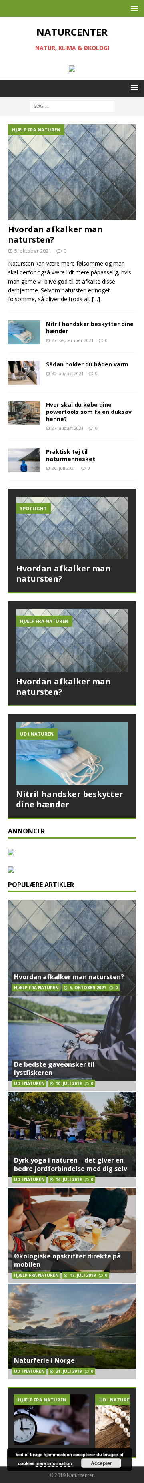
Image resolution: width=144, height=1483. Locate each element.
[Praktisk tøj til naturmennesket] (24, 460)
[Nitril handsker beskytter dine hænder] (24, 332)
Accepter (101, 1463)
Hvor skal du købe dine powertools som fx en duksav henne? (89, 412)
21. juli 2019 (69, 1371)
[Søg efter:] (72, 105)
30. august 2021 (68, 373)
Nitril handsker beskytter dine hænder (90, 327)
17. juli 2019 (83, 1275)
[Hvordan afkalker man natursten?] (72, 172)
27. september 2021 (73, 340)
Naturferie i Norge (44, 1360)
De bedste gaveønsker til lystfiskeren (54, 1068)
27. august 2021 (68, 428)
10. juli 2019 (69, 1083)
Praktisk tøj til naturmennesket (70, 455)
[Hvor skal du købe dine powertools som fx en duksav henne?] (24, 413)
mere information (54, 1463)
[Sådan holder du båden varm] (24, 373)
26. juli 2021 (64, 468)
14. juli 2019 (69, 1179)
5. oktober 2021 (32, 250)
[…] (96, 299)
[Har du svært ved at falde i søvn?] (51, 1419)
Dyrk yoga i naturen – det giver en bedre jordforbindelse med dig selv (70, 1164)
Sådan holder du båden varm (87, 364)
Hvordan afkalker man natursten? (55, 234)
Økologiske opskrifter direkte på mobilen (67, 1260)
